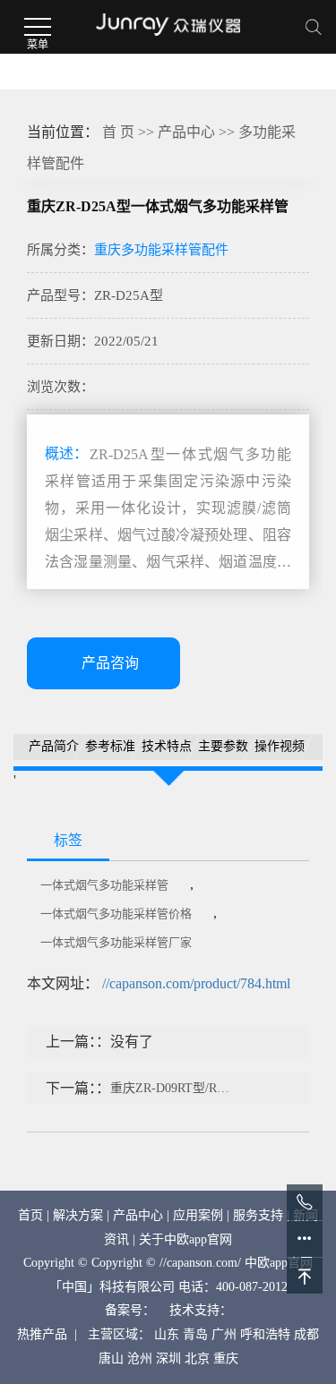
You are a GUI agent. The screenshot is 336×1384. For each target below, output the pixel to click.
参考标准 (110, 746)
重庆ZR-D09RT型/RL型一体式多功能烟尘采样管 (171, 1088)
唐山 (111, 1358)
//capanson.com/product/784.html (196, 983)
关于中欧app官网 (185, 1239)
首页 (30, 1215)
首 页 (118, 132)
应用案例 (198, 1215)
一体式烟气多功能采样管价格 (116, 913)
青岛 (195, 1334)
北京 (197, 1358)
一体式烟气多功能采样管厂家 (116, 942)
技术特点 (167, 746)
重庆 (225, 1358)
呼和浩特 (265, 1334)
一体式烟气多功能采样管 (104, 885)
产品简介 (54, 746)
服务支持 (258, 1215)
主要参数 (223, 746)
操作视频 (279, 746)
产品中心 (186, 132)
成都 (306, 1334)
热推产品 (42, 1334)
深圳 (168, 1358)
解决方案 (78, 1215)
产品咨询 (110, 663)
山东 (166, 1334)
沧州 (139, 1358)
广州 (224, 1334)
